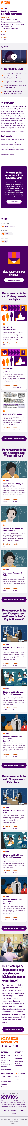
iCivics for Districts (6, 1076)
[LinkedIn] (9, 1046)
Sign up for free (14, 201)
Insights (22, 1110)
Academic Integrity (5, 1119)
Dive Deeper (18, 1058)
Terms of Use (15, 1119)
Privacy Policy (23, 1119)
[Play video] (14, 57)
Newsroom (14, 1110)
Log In (17, 1076)
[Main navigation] (25, 2)
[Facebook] (2, 1046)
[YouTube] (17, 1046)
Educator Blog (19, 1061)
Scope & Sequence (6, 1069)
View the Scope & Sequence (13, 1029)
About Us (6, 1110)
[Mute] (15, 62)
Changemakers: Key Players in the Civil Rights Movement (12, 25)
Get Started (18, 1056)
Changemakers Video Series (9, 28)
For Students (21, 1073)
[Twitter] (6, 1046)
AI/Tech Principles (14, 1121)
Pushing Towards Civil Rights (9, 19)
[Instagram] (13, 1046)
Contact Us (4, 1087)
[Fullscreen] (24, 62)
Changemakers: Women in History (11, 22)
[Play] (3, 62)
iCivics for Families (6, 1079)
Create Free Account (20, 1079)
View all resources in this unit (14, 438)
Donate (14, 1113)
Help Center (4, 1084)
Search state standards (14, 280)
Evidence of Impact (6, 1081)
